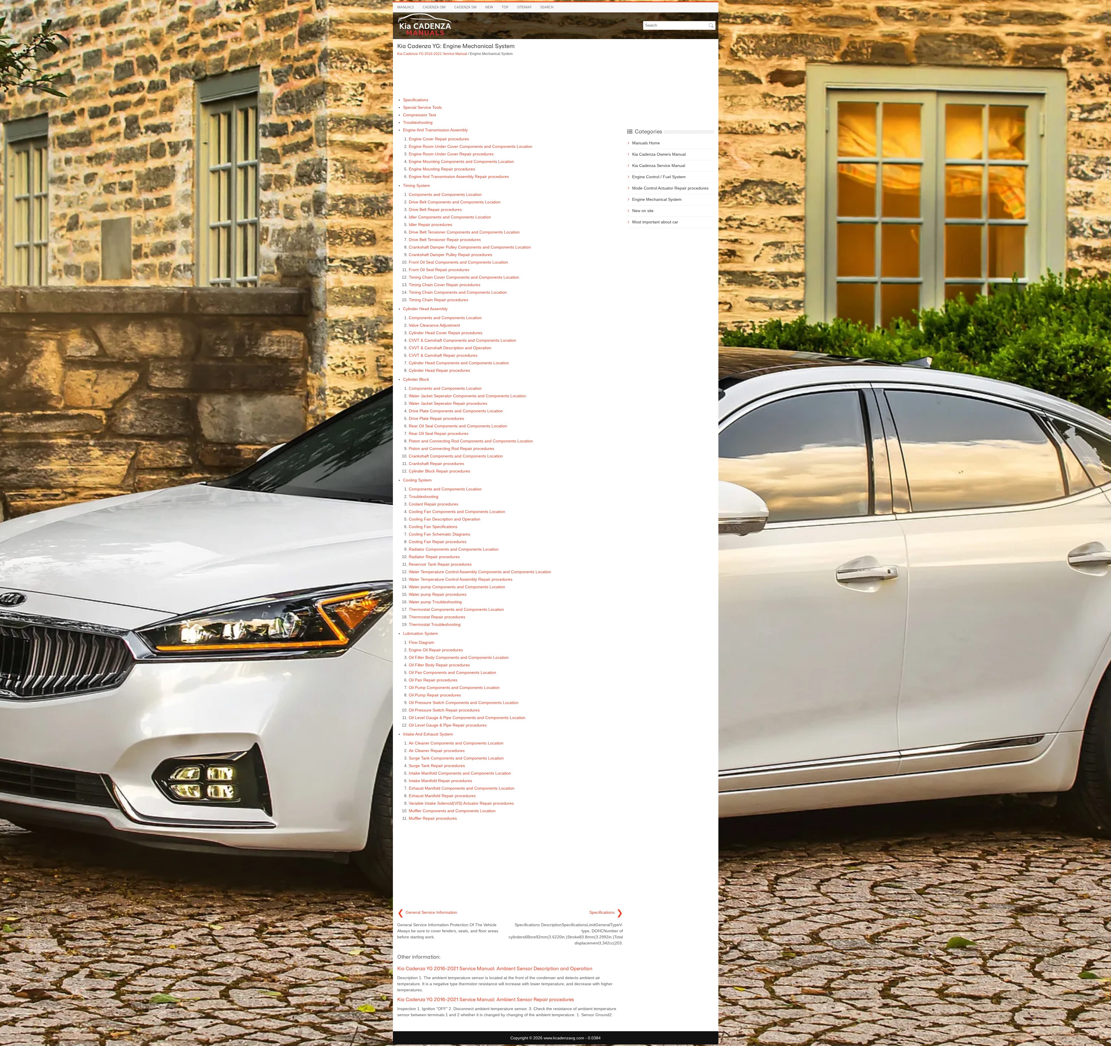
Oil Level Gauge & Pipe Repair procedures (448, 725)
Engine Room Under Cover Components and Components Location (470, 146)
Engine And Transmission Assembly (435, 130)
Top (505, 7)
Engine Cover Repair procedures (439, 139)
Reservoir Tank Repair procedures (440, 564)
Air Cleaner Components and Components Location (456, 743)
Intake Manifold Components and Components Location (460, 773)
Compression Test (419, 115)
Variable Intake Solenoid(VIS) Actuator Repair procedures (461, 803)
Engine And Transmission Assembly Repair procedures (459, 176)
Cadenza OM (434, 7)
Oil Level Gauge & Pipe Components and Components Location (467, 717)
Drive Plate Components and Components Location (456, 411)
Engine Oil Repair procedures (436, 650)
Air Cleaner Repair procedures (437, 750)
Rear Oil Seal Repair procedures (438, 433)
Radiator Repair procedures (434, 556)
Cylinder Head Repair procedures (439, 370)
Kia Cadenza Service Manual (658, 165)
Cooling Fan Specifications (433, 526)
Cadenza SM (465, 7)
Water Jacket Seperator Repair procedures (448, 403)
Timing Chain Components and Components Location (458, 292)
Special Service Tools (422, 107)
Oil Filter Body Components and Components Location (459, 657)
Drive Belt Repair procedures (435, 209)
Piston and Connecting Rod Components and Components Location (471, 441)
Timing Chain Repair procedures (438, 299)
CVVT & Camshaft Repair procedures (443, 355)
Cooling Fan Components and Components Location (457, 511)
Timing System (416, 185)
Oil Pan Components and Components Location (452, 672)
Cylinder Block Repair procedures (439, 471)
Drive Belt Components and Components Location (455, 202)
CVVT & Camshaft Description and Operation (450, 347)
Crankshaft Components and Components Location (456, 456)
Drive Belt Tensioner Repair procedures (445, 239)
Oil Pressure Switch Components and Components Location (463, 702)
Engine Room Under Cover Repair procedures (451, 154)
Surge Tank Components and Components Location (456, 758)
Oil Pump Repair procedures (435, 695)
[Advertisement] (510, 76)
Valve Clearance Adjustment (434, 325)
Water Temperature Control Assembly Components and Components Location (480, 571)
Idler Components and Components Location (450, 217)
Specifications (415, 100)
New (489, 7)
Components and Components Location (445, 194)
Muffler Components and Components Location (452, 810)
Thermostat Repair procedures (437, 617)
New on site (643, 210)
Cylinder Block (416, 379)
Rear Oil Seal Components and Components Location (458, 426)
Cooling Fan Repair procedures (437, 541)
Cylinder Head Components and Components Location (459, 363)
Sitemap (524, 7)
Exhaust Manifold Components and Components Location (461, 788)
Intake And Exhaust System (428, 734)
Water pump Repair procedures (437, 594)
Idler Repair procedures (430, 224)
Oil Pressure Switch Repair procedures (444, 710)
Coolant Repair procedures (433, 504)
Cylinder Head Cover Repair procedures (445, 332)
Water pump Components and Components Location (457, 586)
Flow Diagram (421, 642)
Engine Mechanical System (657, 199)
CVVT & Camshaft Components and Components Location (462, 340)
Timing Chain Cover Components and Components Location (464, 277)
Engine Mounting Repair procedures (442, 169)
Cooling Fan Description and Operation (444, 519)
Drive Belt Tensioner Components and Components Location (464, 232)
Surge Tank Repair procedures (437, 765)
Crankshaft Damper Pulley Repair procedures (450, 254)
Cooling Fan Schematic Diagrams (439, 534)
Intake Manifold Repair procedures (440, 780)
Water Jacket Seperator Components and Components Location (467, 396)
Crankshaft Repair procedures (436, 463)
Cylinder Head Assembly (425, 308)
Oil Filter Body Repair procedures (439, 665)
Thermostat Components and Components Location (456, 609)
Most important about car (655, 222)
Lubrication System (420, 633)
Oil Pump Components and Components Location (454, 687)
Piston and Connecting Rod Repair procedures (451, 448)
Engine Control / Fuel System (659, 176)
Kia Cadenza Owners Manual (659, 154)
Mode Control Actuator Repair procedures (670, 188)
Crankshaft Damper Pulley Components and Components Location (470, 247)
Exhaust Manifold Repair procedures (442, 795)
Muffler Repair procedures (433, 818)
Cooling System (417, 480)
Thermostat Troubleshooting (435, 624)
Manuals (405, 7)
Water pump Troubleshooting (435, 602)
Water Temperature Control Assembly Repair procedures (460, 579)
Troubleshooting (418, 122)
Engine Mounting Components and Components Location (461, 161)
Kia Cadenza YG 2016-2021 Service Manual (432, 54)
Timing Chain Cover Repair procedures (444, 284)
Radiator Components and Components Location (454, 549)
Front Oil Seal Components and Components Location (458, 262)
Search (546, 7)
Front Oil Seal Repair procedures (439, 269)
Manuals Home (646, 143)
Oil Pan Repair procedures (433, 680)
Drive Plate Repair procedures (436, 418)
